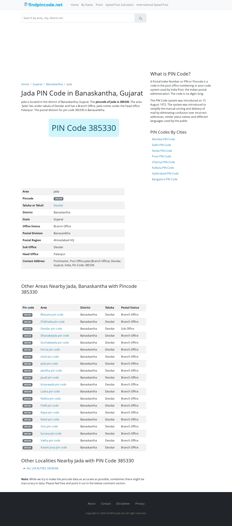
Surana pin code (51, 433)
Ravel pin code (50, 419)
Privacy (140, 503)
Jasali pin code (50, 377)
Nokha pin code (51, 398)
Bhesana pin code (52, 314)
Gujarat (37, 84)
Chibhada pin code (53, 322)
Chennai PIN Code (163, 162)
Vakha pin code (50, 440)
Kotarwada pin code (53, 384)
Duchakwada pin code (55, 342)
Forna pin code (50, 349)
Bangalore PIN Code (164, 179)
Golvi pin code (50, 356)
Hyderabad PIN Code (165, 173)
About (91, 503)
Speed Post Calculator (120, 5)
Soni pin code (49, 426)
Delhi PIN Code (161, 145)
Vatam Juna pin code (54, 447)
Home (75, 5)
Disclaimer (123, 503)
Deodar (58, 205)
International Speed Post (152, 5)
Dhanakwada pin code (55, 335)
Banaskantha (54, 84)
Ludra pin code (50, 391)
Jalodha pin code (51, 370)
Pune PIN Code (161, 156)
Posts (99, 5)
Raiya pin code (50, 412)
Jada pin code (49, 363)
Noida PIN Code (162, 151)
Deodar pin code (51, 328)
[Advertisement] (83, 50)
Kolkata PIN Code (163, 168)
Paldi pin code (50, 405)
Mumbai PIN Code (163, 139)
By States (87, 5)
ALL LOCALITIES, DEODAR (42, 468)
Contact (106, 503)
